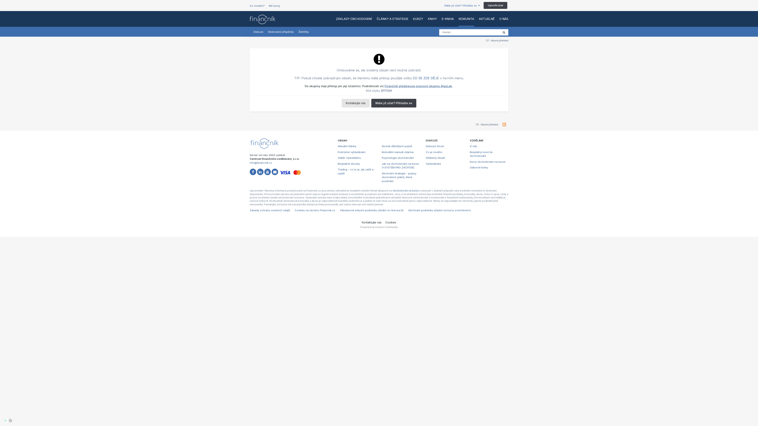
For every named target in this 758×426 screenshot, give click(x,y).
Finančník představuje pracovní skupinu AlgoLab (418, 86)
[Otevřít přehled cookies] (10, 420)
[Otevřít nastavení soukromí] (5, 420)
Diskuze (258, 31)
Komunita (466, 19)
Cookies (390, 222)
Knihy (432, 19)
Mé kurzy (274, 5)
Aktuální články (347, 146)
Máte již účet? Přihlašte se (461, 5)
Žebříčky (303, 31)
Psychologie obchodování (398, 157)
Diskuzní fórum (435, 146)
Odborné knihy (479, 167)
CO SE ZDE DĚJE (426, 78)
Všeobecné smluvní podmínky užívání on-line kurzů (371, 210)
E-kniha (448, 19)
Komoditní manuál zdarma (398, 152)
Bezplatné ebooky (349, 163)
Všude (490, 32)
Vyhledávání (433, 163)
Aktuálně (487, 19)
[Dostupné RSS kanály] (504, 124)
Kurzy (418, 19)
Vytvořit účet (495, 5)
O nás (503, 19)
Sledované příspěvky (281, 31)
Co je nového (434, 152)
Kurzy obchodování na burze (488, 161)
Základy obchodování (354, 19)
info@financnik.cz (261, 162)
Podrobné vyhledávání (351, 152)
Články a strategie (392, 19)
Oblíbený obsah (435, 157)
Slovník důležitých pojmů (397, 146)
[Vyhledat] (504, 32)
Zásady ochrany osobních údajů (270, 210)
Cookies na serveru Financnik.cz (315, 210)
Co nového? (257, 5)
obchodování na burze (406, 190)
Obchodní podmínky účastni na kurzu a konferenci (439, 210)
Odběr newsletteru (349, 157)
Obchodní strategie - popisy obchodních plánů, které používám (399, 177)
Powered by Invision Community (379, 227)
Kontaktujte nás (356, 103)
